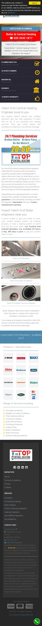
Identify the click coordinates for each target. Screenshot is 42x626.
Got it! (34, 3)
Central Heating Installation (15, 508)
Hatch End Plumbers (14, 543)
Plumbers (8, 498)
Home (6, 477)
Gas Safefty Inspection (13, 515)
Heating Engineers (11, 512)
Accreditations (10, 519)
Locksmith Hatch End (15, 323)
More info (11, 12)
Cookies (7, 487)
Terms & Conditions (12, 480)
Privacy (7, 484)
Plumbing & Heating (12, 501)
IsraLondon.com (27, 615)
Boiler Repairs (10, 505)
